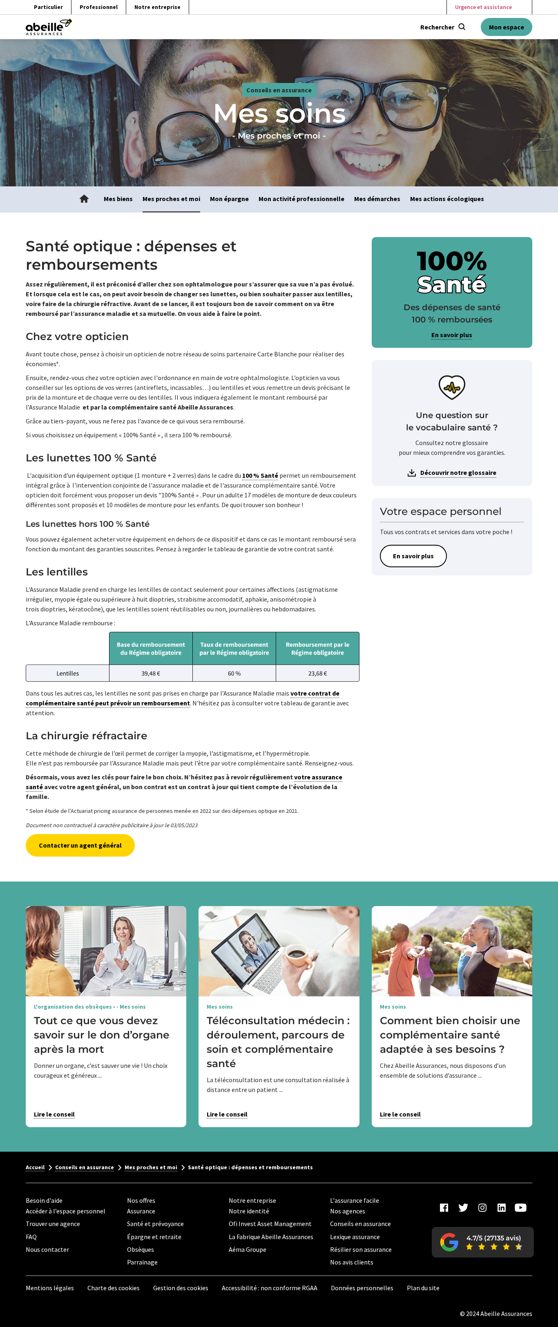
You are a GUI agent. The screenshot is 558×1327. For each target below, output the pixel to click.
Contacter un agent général (80, 845)
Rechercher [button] (437, 27)
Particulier (48, 7)
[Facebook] (444, 1208)
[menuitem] (84, 199)
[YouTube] (521, 1208)
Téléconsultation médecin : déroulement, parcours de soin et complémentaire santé (278, 1042)
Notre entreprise (157, 7)
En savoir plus (451, 335)
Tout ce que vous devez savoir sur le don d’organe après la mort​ (102, 1034)
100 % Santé (260, 475)
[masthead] (49, 27)
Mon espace (506, 27)
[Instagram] (482, 1208)
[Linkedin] (502, 1208)
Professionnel (99, 7)
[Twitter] (463, 1208)
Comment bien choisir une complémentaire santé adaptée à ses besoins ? (450, 1034)
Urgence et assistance (483, 7)
